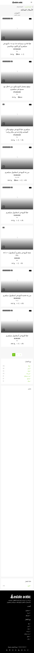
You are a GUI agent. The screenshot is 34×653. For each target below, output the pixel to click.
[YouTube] (12, 650)
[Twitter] (24, 650)
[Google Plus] (15, 650)
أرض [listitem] (29, 368)
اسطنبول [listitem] (27, 610)
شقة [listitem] (29, 371)
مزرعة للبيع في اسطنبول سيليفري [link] (17, 172)
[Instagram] (21, 650)
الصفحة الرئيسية (28, 6)
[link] (17, 29)
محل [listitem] (29, 381)
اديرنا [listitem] (28, 613)
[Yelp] (6, 650)
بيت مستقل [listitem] (27, 376)
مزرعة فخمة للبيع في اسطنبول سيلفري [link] (17, 295)
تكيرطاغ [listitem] (28, 615)
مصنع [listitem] (28, 378)
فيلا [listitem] (29, 366)
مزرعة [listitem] (28, 373)
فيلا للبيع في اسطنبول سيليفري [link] (17, 212)
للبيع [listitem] (29, 586)
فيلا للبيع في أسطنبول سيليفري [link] (17, 335)
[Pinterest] (9, 650)
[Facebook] (27, 650)
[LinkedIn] (18, 650)
